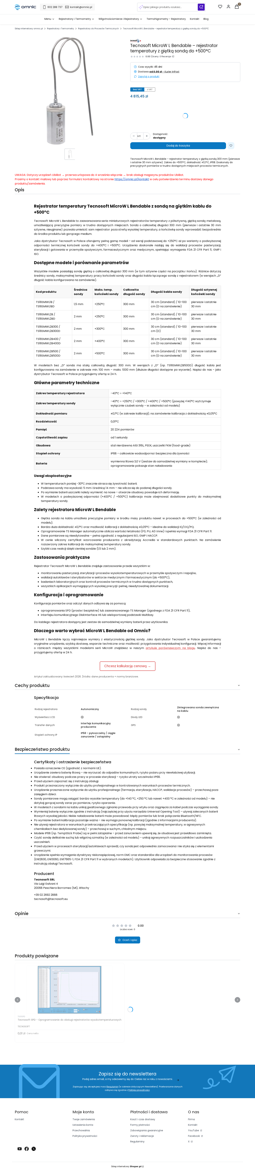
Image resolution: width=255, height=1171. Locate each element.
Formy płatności (140, 1125)
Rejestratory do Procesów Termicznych (98, 28)
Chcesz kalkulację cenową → (127, 666)
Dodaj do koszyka (178, 146)
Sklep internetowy (126, 1166)
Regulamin (112, 1086)
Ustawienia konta (83, 1125)
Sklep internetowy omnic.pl (29, 28)
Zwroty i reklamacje (142, 1136)
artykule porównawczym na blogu (170, 648)
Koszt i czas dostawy (142, 1119)
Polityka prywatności (85, 1136)
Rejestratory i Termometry (60, 28)
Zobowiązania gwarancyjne (146, 1130)
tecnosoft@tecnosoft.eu (51, 899)
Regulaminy (137, 1141)
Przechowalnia (81, 1130)
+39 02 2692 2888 (45, 895)
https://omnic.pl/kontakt (131, 179)
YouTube (194, 1130)
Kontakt (19, 1119)
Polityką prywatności (139, 1090)
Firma (191, 1119)
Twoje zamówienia (84, 1119)
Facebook (194, 1136)
